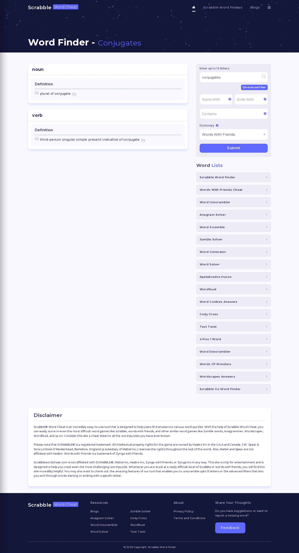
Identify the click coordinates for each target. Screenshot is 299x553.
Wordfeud (208, 289)
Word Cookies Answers (218, 301)
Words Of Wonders (215, 364)
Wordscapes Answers (217, 376)
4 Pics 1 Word (210, 339)
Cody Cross (209, 314)
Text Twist (208, 326)
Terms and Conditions (190, 518)
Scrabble (52, 7)
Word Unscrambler (215, 202)
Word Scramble (212, 227)
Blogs (255, 7)
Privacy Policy (183, 511)
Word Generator (213, 252)
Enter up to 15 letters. (215, 68)
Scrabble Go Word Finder (220, 389)
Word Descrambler (215, 351)
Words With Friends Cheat (221, 189)
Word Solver (210, 264)
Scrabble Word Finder (217, 177)
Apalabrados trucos (216, 276)
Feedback (230, 528)
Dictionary (207, 125)
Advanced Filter (255, 87)
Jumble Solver (211, 239)
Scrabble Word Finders (223, 7)
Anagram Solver (213, 214)
